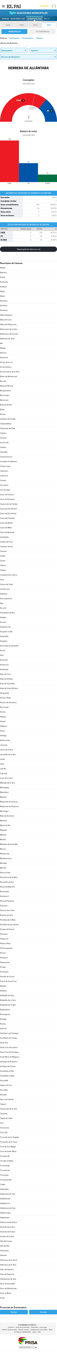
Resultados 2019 (35, 19)
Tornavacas (4, 1128)
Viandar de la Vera (7, 1236)
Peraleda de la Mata (7, 920)
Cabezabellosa (5, 424)
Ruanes (3, 1024)
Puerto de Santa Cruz (8, 981)
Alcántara (4, 301)
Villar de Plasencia (7, 1274)
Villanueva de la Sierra (8, 1260)
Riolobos (3, 991)
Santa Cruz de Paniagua (9, 1052)
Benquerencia (5, 391)
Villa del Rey (4, 1246)
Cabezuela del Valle (7, 428)
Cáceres (3, 438)
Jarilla (2, 759)
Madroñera (4, 792)
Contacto (11, 1327)
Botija (2, 409)
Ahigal (2, 291)
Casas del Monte (6, 523)
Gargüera (3, 641)
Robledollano (5, 1010)
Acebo (2, 277)
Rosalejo (3, 1019)
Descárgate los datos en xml (28, 249)
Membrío (3, 821)
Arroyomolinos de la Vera (10, 372)
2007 (49, 25)
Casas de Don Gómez (8, 513)
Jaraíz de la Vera (6, 750)
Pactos (47, 19)
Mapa (51, 1330)
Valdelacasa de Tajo (7, 1208)
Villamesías (4, 1251)
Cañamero (4, 471)
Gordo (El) (4, 660)
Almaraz (3, 353)
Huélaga (3, 736)
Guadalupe (4, 669)
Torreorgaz (4, 1175)
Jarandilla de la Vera (8, 754)
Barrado (3, 381)
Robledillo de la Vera (8, 1000)
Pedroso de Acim (6, 915)
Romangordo (5, 1014)
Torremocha (5, 1170)
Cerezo (3, 561)
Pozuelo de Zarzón (7, 977)
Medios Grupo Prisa (28, 1347)
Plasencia (4, 958)
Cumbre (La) (5, 589)
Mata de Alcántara (7, 816)
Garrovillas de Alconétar (9, 646)
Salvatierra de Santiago (9, 1033)
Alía (1, 343)
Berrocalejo (4, 395)
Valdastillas (4, 1189)
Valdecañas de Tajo (7, 1194)
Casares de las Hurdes (8, 504)
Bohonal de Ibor (6, 405)
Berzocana (4, 400)
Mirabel (3, 839)
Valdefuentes (5, 1199)
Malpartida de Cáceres (9, 802)
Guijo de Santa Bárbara (9, 688)
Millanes (3, 835)
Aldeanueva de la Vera (8, 329)
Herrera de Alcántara (8, 702)
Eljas (2, 603)
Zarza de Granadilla (7, 1284)
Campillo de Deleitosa (8, 461)
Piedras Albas (5, 943)
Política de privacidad (9, 1330)
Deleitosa (3, 594)
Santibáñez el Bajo (7, 1076)
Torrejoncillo (5, 1156)
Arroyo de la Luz (6, 362)
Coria (2, 580)
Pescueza (4, 934)
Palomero (4, 906)
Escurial (3, 608)
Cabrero (3, 433)
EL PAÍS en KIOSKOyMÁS (22, 1332)
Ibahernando (5, 740)
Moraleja (3, 863)
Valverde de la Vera (7, 1227)
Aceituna (3, 287)
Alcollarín (3, 306)
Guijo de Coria (5, 674)
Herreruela (4, 707)
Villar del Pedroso (7, 1269)
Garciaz (3, 622)
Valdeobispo (4, 1218)
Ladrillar (3, 769)
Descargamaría (6, 598)
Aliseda (3, 348)
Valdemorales (5, 1213)
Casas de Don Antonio (8, 509)
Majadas (3, 797)
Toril (1, 1123)
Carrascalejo (5, 490)
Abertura (3, 272)
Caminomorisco (6, 457)
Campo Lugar (5, 466)
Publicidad (34, 1327)
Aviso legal (43, 1327)
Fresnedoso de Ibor (7, 613)
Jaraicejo (3, 745)
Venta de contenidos (22, 1327)
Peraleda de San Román (9, 925)
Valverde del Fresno (7, 1232)
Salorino (3, 1028)
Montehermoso (6, 858)
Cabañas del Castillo (8, 419)
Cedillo (2, 556)
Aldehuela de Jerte (7, 339)
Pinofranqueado (6, 948)
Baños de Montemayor (8, 376)
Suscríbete (44, 6)
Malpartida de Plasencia (9, 806)
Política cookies (23, 1330)
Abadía (2, 268)
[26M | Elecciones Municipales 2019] (28, 12)
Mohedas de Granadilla (9, 844)
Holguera (3, 726)
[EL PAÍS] (14, 6)
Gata (2, 655)
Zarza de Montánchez (8, 1288)
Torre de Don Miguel (8, 1147)
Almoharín (4, 357)
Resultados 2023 (18, 19)
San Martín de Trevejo (8, 1038)
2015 (22, 25)
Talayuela (3, 1114)
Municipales (14, 31)
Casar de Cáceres (7, 495)
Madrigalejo (4, 788)
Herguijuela (4, 693)
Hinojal (2, 721)
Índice (34, 1332)
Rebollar (3, 986)
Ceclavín (3, 551)
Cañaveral (4, 476)
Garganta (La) (5, 627)
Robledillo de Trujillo (8, 1005)
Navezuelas (4, 891)
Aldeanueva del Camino (9, 334)
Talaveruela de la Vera (8, 1109)
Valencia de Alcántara (8, 1222)
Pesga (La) (4, 939)
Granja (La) (4, 665)
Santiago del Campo (8, 1066)
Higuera (3, 717)
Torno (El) (3, 1132)
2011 (35, 25)
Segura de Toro (6, 1085)
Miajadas (3, 830)
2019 (8, 25)
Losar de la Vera (6, 778)
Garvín (2, 650)
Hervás (3, 712)
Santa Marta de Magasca (9, 1057)
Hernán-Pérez (5, 698)
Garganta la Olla (6, 632)
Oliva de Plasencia (7, 901)
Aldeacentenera (6, 315)
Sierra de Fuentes (7, 1099)
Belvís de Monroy (6, 386)
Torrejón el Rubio (6, 1161)
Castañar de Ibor (6, 547)
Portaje (3, 967)
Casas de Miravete (7, 532)
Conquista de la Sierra (8, 575)
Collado (3, 570)
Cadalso (3, 447)
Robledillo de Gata (7, 995)
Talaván (3, 1104)
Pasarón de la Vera (7, 910)
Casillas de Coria (6, 542)
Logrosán (3, 773)
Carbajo (3, 480)
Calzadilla (3, 452)
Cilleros (3, 565)
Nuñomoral (4, 896)
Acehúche (4, 282)
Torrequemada (6, 1180)
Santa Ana (4, 1043)
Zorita (2, 1298)
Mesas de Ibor (5, 825)
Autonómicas (42, 31)
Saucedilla (4, 1080)
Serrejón (3, 1095)
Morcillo (3, 868)
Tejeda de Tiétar (6, 1118)
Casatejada (4, 537)
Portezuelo (4, 972)
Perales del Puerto (7, 929)
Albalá (2, 296)
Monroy (3, 849)
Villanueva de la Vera (8, 1265)
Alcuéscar (4, 310)
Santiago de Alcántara (8, 1062)
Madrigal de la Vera (7, 783)
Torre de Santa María (8, 1151)
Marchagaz (4, 811)
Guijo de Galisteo (6, 679)
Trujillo (2, 1184)
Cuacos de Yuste (6, 584)
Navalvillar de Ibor (7, 882)
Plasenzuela (4, 962)
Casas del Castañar (7, 518)
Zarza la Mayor (5, 1293)
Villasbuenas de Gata (8, 1279)
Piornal (3, 953)
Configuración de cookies (38, 1330)
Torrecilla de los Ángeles (9, 1137)
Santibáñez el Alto (7, 1071)
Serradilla (4, 1090)
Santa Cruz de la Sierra (9, 1047)
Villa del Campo (6, 1241)
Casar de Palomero (7, 499)
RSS (39, 1332)
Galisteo (3, 617)
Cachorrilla (4, 443)
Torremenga (5, 1166)
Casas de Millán (6, 528)
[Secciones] (3, 6)
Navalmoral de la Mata (8, 877)
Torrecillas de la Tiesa (8, 1142)
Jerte (2, 764)
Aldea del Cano (6, 320)
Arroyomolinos (5, 367)
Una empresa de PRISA (28, 1341)
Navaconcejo (5, 873)
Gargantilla (4, 636)
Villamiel (3, 1255)
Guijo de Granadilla (7, 684)
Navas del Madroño (7, 887)
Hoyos (2, 731)
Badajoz (14, 1312)
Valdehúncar (5, 1203)
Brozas (2, 414)
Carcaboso (4, 485)
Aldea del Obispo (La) (8, 324)
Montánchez (5, 854)
